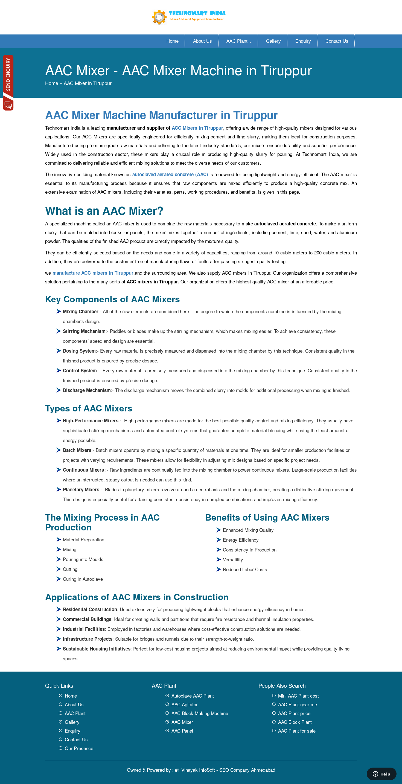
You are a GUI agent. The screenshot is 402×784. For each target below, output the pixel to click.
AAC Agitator (184, 704)
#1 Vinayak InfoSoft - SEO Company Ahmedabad (225, 769)
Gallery (273, 41)
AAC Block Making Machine (199, 713)
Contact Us (336, 41)
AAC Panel (182, 730)
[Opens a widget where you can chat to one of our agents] (381, 774)
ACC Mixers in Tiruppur (197, 127)
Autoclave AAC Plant (192, 695)
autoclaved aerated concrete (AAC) (170, 174)
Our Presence (79, 748)
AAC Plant (236, 41)
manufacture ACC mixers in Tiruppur (93, 272)
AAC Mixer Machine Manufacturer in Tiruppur (161, 114)
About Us (202, 41)
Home (173, 41)
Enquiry (303, 41)
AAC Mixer (182, 721)
